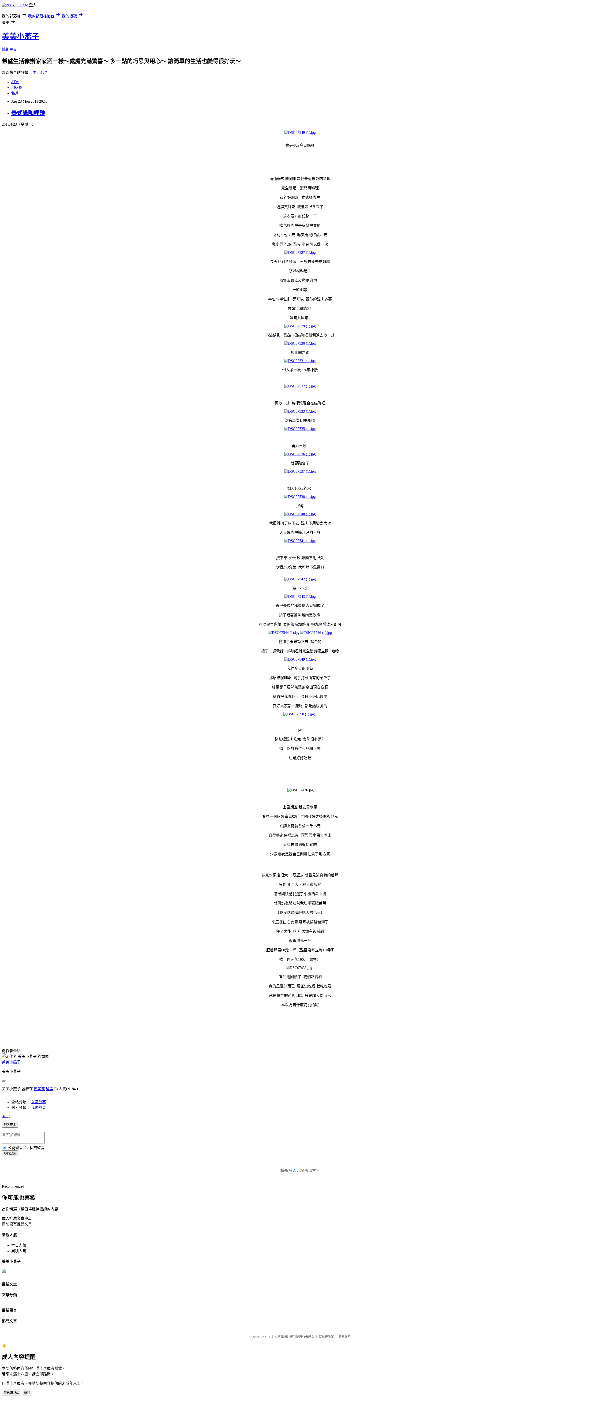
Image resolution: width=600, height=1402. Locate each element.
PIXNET (265, 1336)
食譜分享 (38, 1102)
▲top (6, 1116)
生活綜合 (40, 73)
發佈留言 (10, 1153)
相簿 (15, 82)
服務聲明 (344, 1336)
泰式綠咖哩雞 (28, 113)
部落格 (16, 88)
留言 (49, 1089)
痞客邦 (39, 1089)
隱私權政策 (326, 1336)
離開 (27, 1393)
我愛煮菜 (38, 1108)
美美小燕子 (20, 36)
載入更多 (10, 1125)
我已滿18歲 (11, 1393)
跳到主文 (9, 49)
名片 (15, 93)
